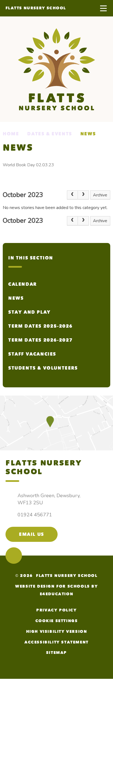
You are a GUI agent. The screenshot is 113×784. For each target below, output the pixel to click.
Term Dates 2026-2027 (40, 340)
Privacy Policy (56, 610)
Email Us (31, 534)
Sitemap (56, 652)
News (88, 133)
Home (11, 133)
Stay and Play (29, 312)
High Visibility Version (56, 631)
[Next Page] (83, 195)
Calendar (22, 284)
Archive (100, 195)
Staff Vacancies (32, 354)
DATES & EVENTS (49, 133)
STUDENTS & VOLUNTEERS (43, 368)
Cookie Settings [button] (56, 621)
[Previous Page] (72, 195)
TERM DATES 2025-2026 (40, 326)
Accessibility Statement (56, 642)
